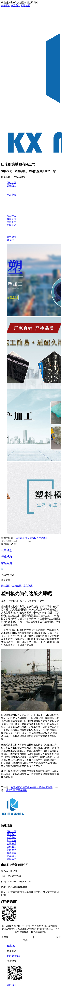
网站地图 (25, 5)
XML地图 (50, 937)
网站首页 (11, 182)
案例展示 (11, 222)
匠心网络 (34, 940)
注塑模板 (43, 538)
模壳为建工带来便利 (16, 790)
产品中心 (11, 194)
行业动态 (6, 556)
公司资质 (11, 219)
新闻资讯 (11, 225)
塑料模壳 (24, 538)
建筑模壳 (34, 538)
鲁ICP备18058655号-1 (21, 937)
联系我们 (15, 5)
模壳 (18, 538)
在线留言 (11, 237)
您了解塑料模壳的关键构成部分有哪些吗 (31, 787)
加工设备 (11, 216)
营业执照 (11, 858)
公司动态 (6, 550)
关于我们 (5, 5)
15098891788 (13, 956)
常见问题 (6, 563)
